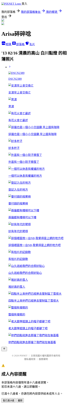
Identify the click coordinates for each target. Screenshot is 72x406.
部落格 (20, 44)
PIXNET (23, 355)
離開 (20, 400)
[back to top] (4, 349)
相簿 (9, 44)
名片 (32, 44)
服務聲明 (43, 359)
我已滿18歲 (8, 400)
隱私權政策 (29, 359)
